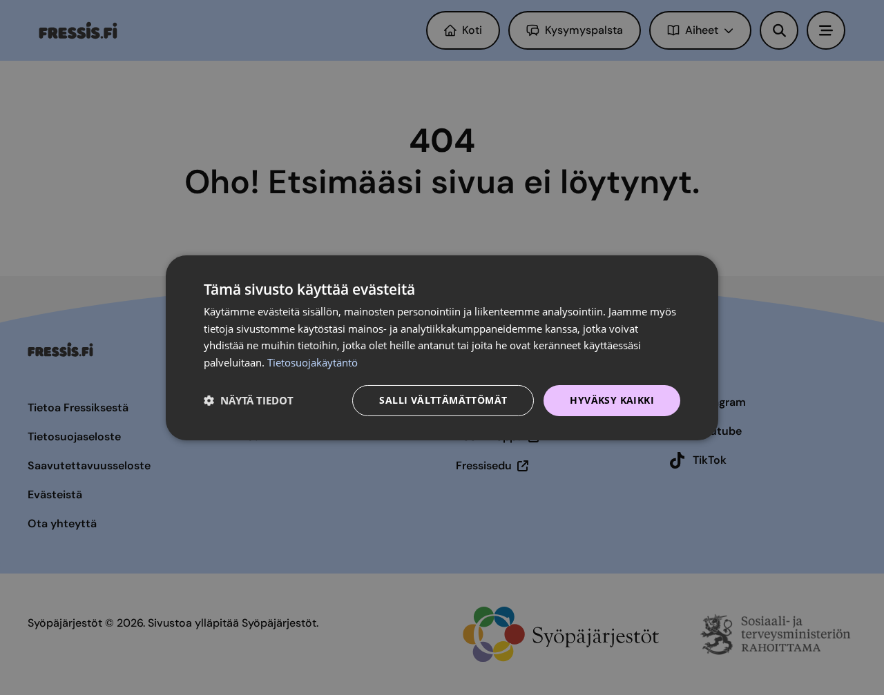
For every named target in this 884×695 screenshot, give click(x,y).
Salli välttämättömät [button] (443, 400)
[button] (249, 400)
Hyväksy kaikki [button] (612, 400)
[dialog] (442, 347)
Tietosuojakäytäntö (312, 362)
